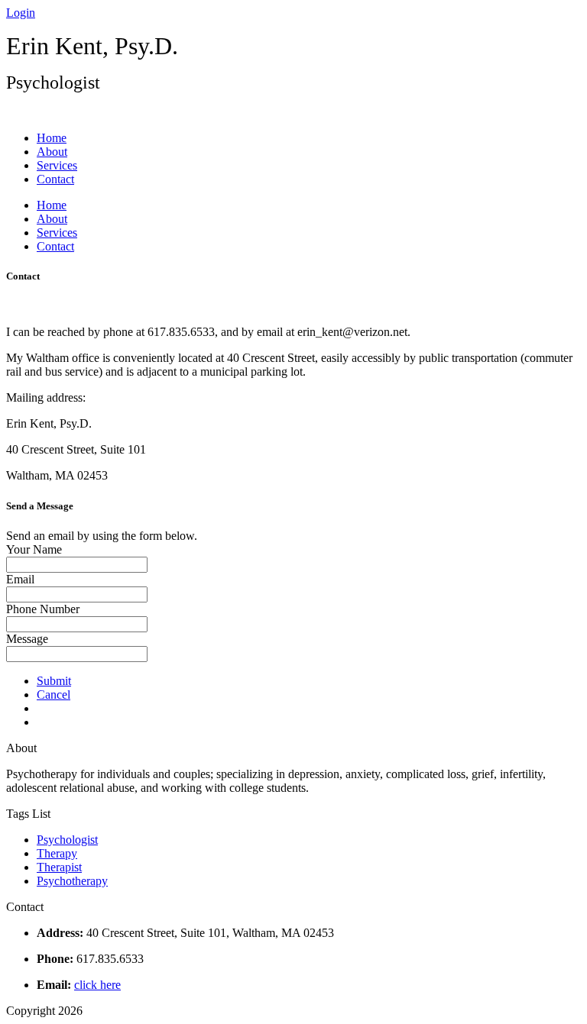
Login (20, 12)
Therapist (59, 867)
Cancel (53, 694)
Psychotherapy (72, 880)
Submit (54, 680)
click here (97, 984)
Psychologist (67, 839)
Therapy (57, 853)
